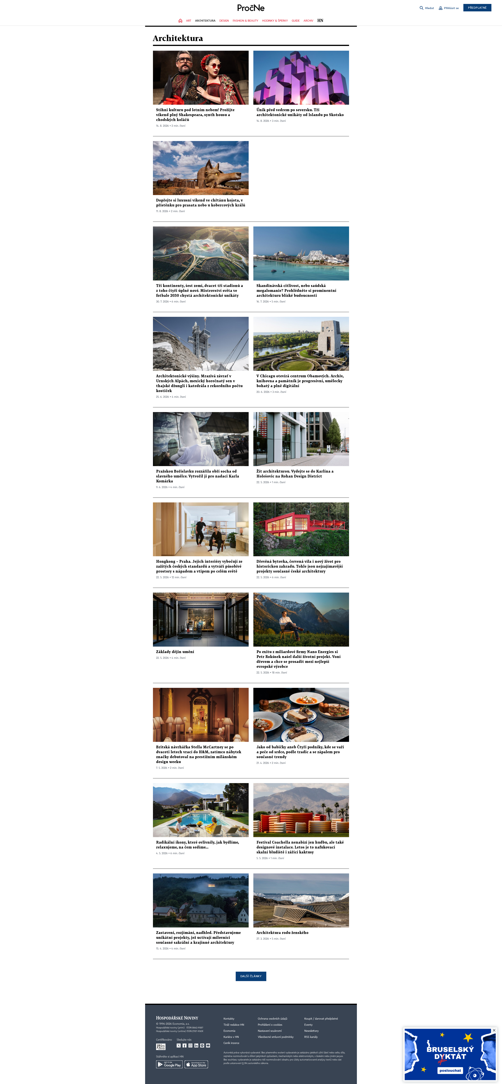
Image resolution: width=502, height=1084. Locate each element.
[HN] (320, 21)
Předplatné (477, 7)
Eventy (308, 1025)
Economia (229, 1031)
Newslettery (311, 1031)
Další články (250, 976)
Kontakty (229, 1018)
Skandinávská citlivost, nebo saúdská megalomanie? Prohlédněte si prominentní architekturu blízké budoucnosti (296, 290)
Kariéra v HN (231, 1037)
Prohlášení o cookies (270, 1025)
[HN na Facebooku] (184, 1045)
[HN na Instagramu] (190, 1045)
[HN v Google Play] (169, 1064)
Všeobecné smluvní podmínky (276, 1037)
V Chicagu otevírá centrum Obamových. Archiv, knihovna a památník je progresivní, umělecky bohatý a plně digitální (300, 381)
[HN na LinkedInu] (196, 1045)
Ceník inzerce (231, 1043)
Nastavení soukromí (270, 1031)
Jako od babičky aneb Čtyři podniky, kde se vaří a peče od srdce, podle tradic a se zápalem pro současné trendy (300, 752)
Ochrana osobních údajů (272, 1018)
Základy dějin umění (175, 652)
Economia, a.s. (181, 1024)
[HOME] (180, 21)
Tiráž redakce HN (234, 1025)
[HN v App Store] (196, 1064)
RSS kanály (311, 1037)
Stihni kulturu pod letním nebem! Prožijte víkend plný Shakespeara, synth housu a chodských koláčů (195, 115)
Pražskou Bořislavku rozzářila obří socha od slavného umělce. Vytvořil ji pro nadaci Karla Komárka (197, 476)
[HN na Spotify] (202, 1045)
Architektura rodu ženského (282, 933)
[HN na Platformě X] (179, 1045)
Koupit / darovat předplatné (321, 1018)
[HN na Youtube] (208, 1045)
